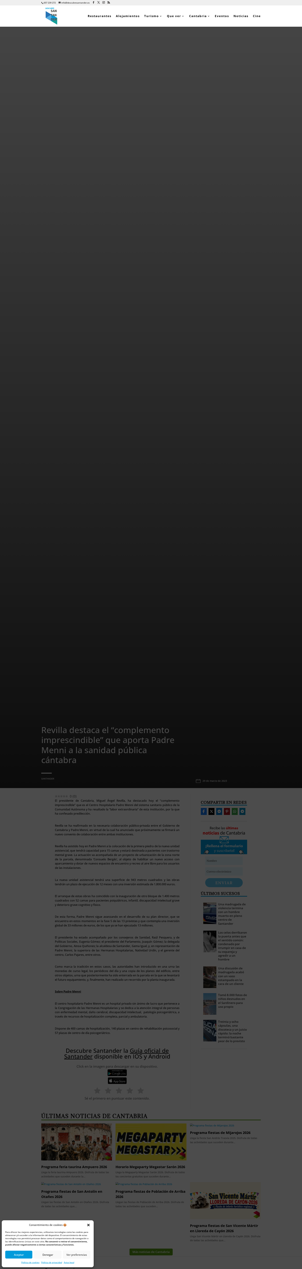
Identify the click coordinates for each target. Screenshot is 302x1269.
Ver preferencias (76, 1254)
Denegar (47, 1254)
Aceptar (19, 1254)
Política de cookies (30, 1262)
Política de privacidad (51, 1262)
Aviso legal (69, 1262)
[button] (88, 1225)
